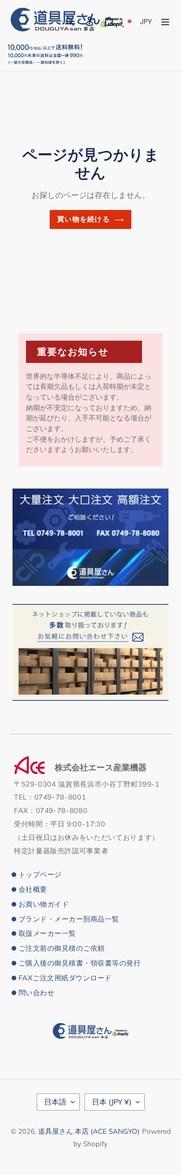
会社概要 (33, 889)
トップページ (40, 874)
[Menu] (165, 20)
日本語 (55, 1101)
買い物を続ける (83, 219)
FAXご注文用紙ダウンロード (65, 977)
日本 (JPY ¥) (111, 1101)
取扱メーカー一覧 (47, 933)
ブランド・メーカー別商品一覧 (69, 919)
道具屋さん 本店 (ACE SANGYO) (89, 1131)
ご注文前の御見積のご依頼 (62, 948)
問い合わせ (36, 992)
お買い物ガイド (44, 904)
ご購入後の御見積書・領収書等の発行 (80, 963)
